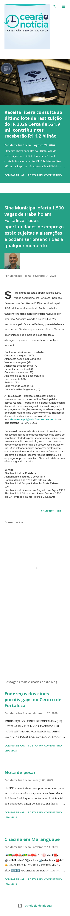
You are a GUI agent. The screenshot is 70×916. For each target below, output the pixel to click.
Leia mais (10, 750)
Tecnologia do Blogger (37, 905)
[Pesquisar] (54, 6)
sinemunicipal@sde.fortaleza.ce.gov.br (33, 419)
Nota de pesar (20, 772)
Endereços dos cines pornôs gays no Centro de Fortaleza (32, 699)
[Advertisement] (35, 645)
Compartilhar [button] (14, 175)
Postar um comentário (45, 175)
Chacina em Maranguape (32, 839)
